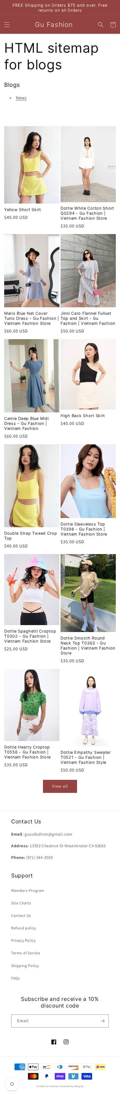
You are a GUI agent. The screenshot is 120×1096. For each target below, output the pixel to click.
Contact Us (21, 915)
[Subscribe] (102, 1021)
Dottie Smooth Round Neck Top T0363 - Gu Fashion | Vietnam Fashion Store (88, 645)
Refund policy (23, 927)
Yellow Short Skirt (22, 209)
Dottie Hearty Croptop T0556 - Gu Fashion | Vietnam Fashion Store (27, 752)
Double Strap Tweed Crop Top (30, 536)
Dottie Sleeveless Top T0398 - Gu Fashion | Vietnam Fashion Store (84, 529)
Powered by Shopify (71, 1086)
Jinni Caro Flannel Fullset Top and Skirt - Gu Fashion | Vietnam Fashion (88, 318)
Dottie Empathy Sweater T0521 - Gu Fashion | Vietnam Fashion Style (86, 757)
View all (60, 786)
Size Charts (21, 902)
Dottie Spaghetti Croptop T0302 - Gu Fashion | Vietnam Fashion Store (30, 636)
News (21, 98)
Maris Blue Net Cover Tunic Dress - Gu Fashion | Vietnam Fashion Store (31, 318)
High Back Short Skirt (83, 415)
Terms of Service (25, 952)
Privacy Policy (23, 940)
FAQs (15, 978)
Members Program (27, 890)
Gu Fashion (52, 1086)
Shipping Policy (25, 965)
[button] (7, 25)
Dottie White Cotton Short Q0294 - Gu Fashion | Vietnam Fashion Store (87, 213)
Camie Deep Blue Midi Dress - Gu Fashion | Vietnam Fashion (26, 423)
